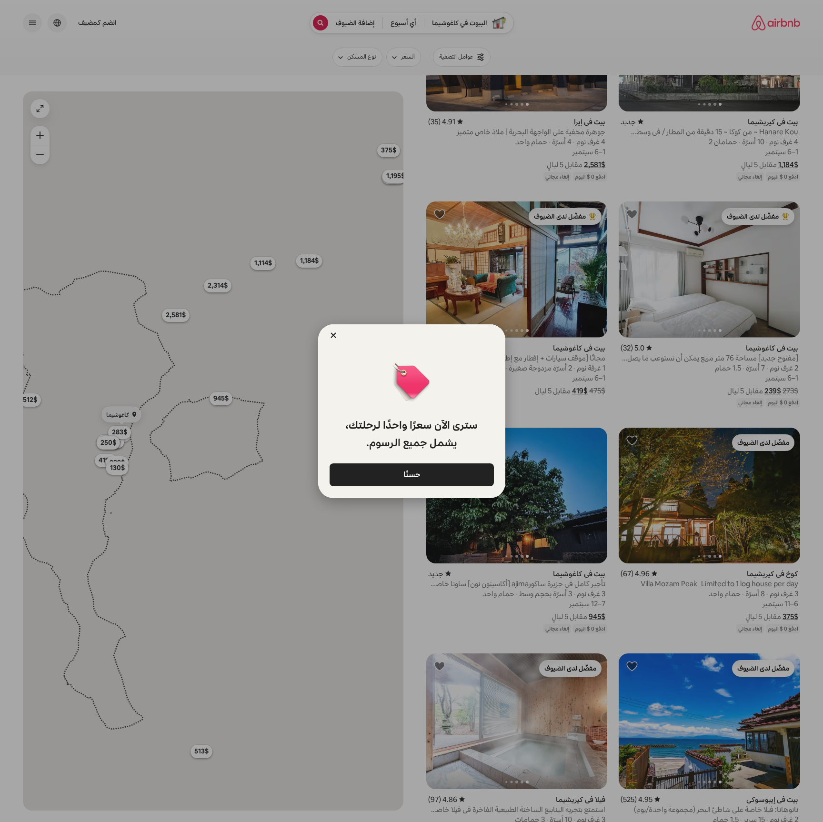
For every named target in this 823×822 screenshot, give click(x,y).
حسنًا (411, 475)
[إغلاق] (333, 335)
